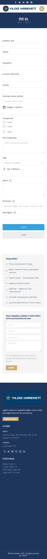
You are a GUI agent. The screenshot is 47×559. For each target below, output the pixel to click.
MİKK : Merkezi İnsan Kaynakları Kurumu (24, 271)
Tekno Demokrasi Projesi (21, 264)
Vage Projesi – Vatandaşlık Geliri (24, 278)
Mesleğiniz (8, 212)
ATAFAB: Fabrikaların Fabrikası (23, 297)
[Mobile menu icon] (41, 8)
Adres (5, 180)
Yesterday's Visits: (10, 469)
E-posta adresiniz (11, 74)
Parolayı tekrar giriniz (13, 96)
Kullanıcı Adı (8, 40)
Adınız (5, 51)
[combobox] (23, 163)
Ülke (5, 158)
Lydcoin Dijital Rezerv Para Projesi (25, 302)
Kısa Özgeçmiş (9, 137)
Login (23, 234)
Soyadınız (7, 63)
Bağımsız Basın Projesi (19, 283)
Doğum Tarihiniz (14, 107)
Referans (7, 201)
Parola (6, 85)
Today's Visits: (9, 467)
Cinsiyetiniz (8, 118)
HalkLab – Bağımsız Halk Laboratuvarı (20, 290)
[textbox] (24, 162)
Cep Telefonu (13, 169)
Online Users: (8, 464)
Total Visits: (8, 472)
